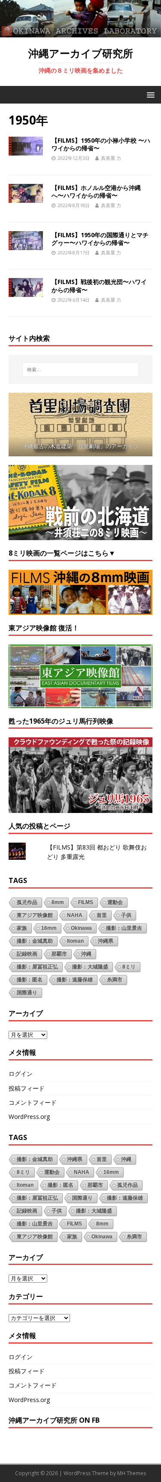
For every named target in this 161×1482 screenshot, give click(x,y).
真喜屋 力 (111, 158)
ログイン (21, 1073)
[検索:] (81, 369)
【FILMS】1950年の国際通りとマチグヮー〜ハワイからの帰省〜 (100, 239)
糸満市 (114, 980)
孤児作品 (27, 902)
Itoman (75, 941)
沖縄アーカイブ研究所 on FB (54, 1420)
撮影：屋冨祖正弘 (37, 967)
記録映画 (27, 954)
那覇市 (59, 954)
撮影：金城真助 (35, 941)
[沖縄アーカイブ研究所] (80, 32)
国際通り (27, 993)
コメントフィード (33, 1102)
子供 (126, 915)
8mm (58, 902)
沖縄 (86, 954)
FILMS (85, 902)
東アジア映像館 (35, 915)
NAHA (74, 915)
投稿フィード (27, 1088)
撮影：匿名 (30, 980)
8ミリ (129, 967)
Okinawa (81, 928)
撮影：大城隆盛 (90, 967)
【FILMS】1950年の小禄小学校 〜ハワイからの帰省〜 (101, 144)
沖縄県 (105, 941)
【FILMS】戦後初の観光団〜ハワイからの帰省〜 (99, 285)
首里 (102, 915)
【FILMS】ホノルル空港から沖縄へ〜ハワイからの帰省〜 (96, 191)
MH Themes (131, 1473)
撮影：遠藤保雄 (75, 980)
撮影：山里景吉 (124, 928)
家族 (22, 928)
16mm (49, 928)
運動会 (115, 902)
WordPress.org (29, 1116)
